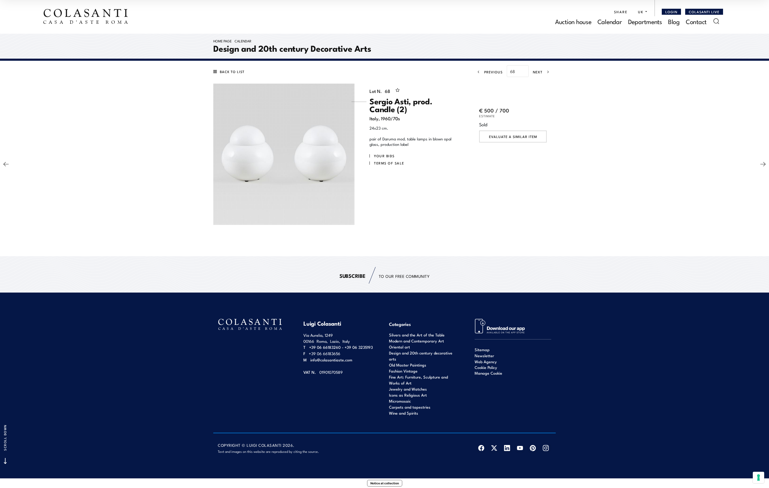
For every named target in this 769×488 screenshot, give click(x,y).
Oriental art (399, 347)
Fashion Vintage (403, 371)
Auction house (573, 21)
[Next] (763, 164)
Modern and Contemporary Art (416, 341)
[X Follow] (494, 447)
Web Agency (486, 361)
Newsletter (484, 355)
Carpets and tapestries (409, 407)
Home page (222, 40)
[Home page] (86, 16)
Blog (674, 21)
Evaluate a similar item (513, 136)
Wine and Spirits (403, 413)
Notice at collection (384, 483)
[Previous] (6, 164)
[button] (641, 12)
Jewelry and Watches (408, 389)
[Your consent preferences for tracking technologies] (758, 477)
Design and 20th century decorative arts (420, 356)
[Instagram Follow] (545, 447)
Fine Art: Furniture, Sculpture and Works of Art (418, 380)
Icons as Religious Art (408, 395)
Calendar (609, 21)
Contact (696, 21)
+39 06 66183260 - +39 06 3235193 (341, 347)
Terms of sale (389, 163)
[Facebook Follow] (481, 447)
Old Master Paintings (407, 365)
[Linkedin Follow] (506, 447)
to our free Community (384, 275)
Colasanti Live (704, 11)
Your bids (384, 155)
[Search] (716, 21)
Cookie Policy (486, 367)
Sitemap (482, 349)
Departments (645, 21)
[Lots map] (500, 325)
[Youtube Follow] (519, 447)
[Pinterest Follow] (532, 447)
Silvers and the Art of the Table (417, 335)
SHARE (621, 11)
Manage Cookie (488, 373)
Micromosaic (400, 401)
